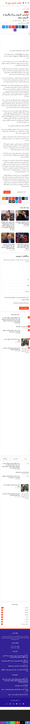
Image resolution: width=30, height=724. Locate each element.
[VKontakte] (6, 198)
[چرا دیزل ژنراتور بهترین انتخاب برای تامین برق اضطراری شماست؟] (25, 400)
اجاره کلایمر (26, 636)
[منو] (28, 3)
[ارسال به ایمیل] (23, 20)
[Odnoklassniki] (3, 198)
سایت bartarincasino (15, 639)
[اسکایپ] (6, 26)
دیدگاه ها (5, 458)
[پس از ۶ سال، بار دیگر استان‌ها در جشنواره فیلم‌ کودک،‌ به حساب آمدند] (25, 333)
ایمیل (28, 285)
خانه (27, 8)
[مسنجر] (3, 26)
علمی (27, 617)
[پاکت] (10, 26)
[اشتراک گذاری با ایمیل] (13, 201)
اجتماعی (26, 612)
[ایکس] (23, 26)
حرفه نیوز (6, 636)
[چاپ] (10, 201)
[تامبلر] (16, 26)
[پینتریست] (13, 26)
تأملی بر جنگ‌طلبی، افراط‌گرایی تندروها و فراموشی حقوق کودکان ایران (22, 223)
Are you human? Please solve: (23, 303)
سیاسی (23, 8)
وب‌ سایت (27, 291)
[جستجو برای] (26, 3)
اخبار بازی (18, 637)
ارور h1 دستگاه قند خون (18, 636)
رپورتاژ (26, 621)
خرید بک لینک (10, 636)
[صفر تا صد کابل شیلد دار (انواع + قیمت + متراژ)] (25, 342)
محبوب (25, 458)
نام (28, 279)
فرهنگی (26, 614)
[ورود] (23, 3)
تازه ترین (15, 458)
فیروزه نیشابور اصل (5, 637)
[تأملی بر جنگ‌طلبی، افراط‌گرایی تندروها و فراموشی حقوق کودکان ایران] (22, 215)
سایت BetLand (12, 637)
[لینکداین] (20, 26)
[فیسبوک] (26, 26)
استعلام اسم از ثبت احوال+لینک (22, 326)
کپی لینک (7, 192)
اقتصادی (26, 609)
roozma (25, 20)
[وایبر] (15, 30)
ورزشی (26, 619)
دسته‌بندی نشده (25, 624)
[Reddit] (10, 198)
